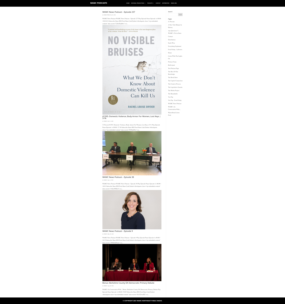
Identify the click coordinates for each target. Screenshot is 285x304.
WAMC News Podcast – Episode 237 (118, 12)
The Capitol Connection (175, 81)
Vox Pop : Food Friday (175, 100)
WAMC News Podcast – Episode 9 (117, 231)
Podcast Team (172, 62)
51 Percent (171, 22)
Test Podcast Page (173, 68)
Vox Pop (170, 97)
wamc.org (174, 3)
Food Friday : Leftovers (175, 49)
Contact (158, 3)
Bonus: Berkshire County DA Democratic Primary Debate (128, 283)
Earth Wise (171, 43)
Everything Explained (174, 46)
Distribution (165, 3)
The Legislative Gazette (175, 87)
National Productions (137, 3)
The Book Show (173, 77)
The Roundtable (173, 94)
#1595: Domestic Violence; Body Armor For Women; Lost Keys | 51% (131, 117)
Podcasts (150, 3)
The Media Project (173, 90)
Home (128, 3)
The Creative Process (174, 84)
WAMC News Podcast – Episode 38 (118, 177)
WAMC (105, 121)
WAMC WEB (106, 15)
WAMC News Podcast (174, 103)
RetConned (171, 65)
